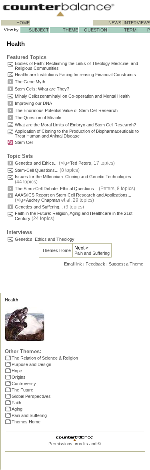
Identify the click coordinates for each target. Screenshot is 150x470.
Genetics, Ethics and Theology (44, 239)
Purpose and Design (31, 364)
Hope (17, 370)
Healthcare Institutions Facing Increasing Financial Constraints (75, 74)
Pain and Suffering (92, 253)
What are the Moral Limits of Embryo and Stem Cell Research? (75, 124)
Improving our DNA (33, 103)
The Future (22, 389)
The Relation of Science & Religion (45, 358)
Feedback (95, 264)
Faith (16, 402)
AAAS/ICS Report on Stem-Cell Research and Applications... (73, 195)
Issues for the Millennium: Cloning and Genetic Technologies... (75, 176)
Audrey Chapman (43, 200)
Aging (17, 409)
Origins (19, 377)
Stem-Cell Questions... (36, 170)
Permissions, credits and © (74, 443)
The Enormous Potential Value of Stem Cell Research (66, 110)
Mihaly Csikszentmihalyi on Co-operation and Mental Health (72, 96)
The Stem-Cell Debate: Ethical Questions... (56, 188)
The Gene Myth (30, 81)
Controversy (24, 383)
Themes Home (56, 250)
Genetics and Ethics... (36, 163)
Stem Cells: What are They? (42, 89)
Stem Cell (24, 142)
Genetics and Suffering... (39, 207)
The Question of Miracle (38, 117)
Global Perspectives (31, 396)
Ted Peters (80, 163)
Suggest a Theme (126, 264)
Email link (73, 264)
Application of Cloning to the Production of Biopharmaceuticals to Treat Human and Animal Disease (77, 133)
